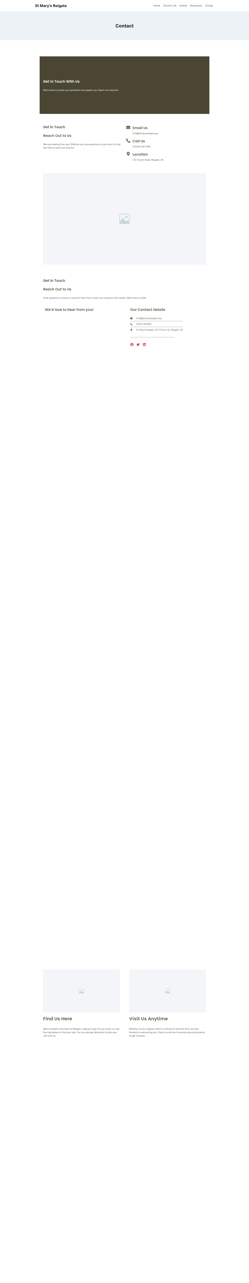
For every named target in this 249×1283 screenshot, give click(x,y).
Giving (209, 5)
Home (156, 5)
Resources (196, 5)
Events (183, 5)
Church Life (170, 5)
